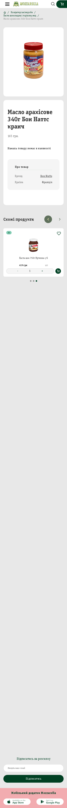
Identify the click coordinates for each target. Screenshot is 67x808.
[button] (30, 281)
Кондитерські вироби (22, 12)
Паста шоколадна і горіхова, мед (19, 15)
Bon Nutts (46, 176)
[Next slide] (60, 219)
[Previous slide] (48, 219)
